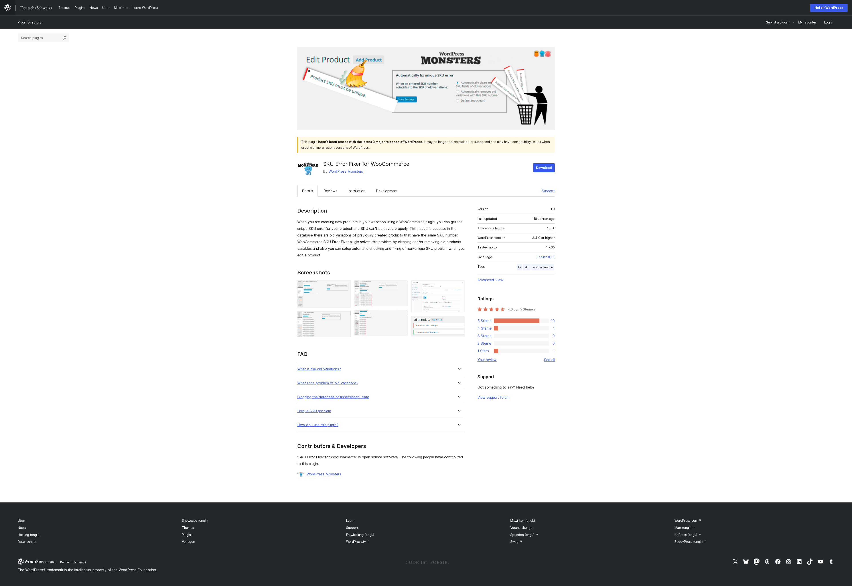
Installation (356, 191)
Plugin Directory (29, 22)
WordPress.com (687, 520)
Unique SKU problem (314, 411)
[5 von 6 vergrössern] (458, 286)
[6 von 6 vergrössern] (458, 322)
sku (527, 267)
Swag (516, 541)
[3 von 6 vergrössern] (401, 286)
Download (544, 168)
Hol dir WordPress (829, 8)
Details (307, 191)
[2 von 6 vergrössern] (345, 317)
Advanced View (490, 280)
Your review (487, 359)
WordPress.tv (358, 541)
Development (387, 191)
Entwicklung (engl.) (360, 535)
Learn (350, 520)
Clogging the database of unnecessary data (333, 397)
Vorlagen (188, 541)
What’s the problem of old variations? (327, 383)
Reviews (330, 191)
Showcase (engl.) (195, 520)
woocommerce (543, 267)
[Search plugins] (64, 37)
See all (549, 359)
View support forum (493, 397)
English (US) (546, 257)
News (22, 527)
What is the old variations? (319, 369)
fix (519, 267)
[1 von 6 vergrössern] (345, 286)
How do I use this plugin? (317, 425)
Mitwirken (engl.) (522, 520)
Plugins (187, 535)
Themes (188, 527)
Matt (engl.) (685, 527)
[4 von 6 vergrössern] (401, 316)
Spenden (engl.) (524, 535)
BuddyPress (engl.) (690, 541)
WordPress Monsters (346, 171)
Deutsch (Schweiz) (73, 562)
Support (548, 191)
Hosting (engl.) (29, 535)
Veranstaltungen (522, 527)
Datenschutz (27, 541)
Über (21, 520)
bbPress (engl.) (687, 535)
